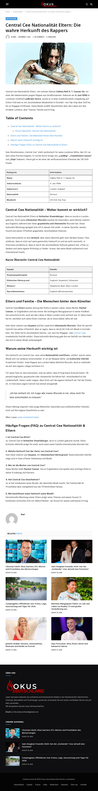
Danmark (64, 785)
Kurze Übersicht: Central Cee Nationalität (35, 131)
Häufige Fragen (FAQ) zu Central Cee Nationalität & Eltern (38, 144)
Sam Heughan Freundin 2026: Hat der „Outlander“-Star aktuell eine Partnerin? (70, 567)
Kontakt (84, 785)
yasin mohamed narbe (28, 417)
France (37, 785)
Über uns (74, 785)
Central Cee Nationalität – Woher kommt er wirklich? (35, 126)
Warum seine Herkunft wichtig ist (26, 140)
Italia (45, 785)
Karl (14, 37)
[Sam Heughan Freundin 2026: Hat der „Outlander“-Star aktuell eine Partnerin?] (71, 551)
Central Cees (80, 333)
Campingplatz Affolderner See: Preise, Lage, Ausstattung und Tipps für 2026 (26, 604)
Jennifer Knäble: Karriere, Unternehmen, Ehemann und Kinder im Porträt (24, 644)
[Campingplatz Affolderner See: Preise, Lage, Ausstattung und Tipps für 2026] (26, 588)
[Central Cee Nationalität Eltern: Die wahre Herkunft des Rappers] (49, 63)
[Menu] (7, 4)
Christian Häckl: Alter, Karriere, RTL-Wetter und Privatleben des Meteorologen (25, 567)
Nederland (54, 785)
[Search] (91, 4)
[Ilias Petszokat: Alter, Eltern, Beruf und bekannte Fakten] (71, 628)
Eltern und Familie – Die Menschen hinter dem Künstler (36, 135)
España (29, 785)
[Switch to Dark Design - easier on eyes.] (87, 4)
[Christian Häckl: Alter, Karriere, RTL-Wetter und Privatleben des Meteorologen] (26, 551)
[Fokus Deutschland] (49, 4)
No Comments (39, 37)
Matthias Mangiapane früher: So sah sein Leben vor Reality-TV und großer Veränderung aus (70, 606)
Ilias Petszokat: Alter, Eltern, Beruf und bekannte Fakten (69, 644)
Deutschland (11, 18)
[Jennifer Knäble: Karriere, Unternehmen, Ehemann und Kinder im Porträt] (26, 628)
